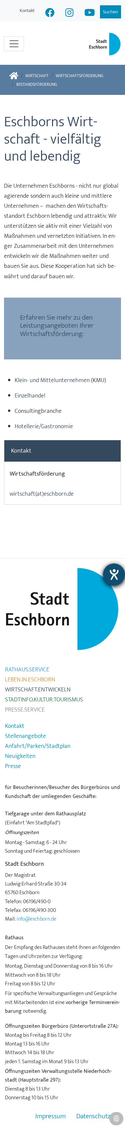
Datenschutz (93, 1116)
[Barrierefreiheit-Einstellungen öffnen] (114, 575)
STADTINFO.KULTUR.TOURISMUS (44, 700)
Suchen (110, 12)
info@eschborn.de (36, 919)
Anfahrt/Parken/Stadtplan (37, 746)
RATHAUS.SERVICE (27, 670)
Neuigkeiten (20, 756)
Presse (13, 766)
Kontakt (27, 10)
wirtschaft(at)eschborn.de (42, 494)
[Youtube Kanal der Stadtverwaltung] (89, 13)
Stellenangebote (25, 736)
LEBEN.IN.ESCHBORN (30, 680)
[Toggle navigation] (14, 43)
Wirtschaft (37, 75)
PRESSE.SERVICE (25, 710)
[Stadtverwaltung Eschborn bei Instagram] (69, 13)
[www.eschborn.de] (13, 76)
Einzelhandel (30, 396)
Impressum (50, 1116)
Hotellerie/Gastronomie (44, 427)
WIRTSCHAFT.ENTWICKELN (38, 690)
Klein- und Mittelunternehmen (52, 380)
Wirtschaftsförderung (79, 75)
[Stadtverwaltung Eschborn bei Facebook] (50, 13)
